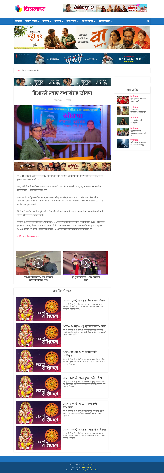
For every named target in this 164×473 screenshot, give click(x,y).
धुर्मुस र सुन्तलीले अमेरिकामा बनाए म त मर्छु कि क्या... (138, 133)
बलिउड (46, 21)
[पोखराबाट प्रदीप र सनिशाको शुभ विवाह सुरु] (124, 110)
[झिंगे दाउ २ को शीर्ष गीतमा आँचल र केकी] (124, 100)
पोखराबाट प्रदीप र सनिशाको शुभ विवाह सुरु (138, 110)
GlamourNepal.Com (86, 467)
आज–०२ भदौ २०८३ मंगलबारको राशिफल (80, 405)
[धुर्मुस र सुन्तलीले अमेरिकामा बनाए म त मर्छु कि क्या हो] (124, 132)
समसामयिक (104, 21)
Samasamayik (33, 236)
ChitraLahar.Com (88, 465)
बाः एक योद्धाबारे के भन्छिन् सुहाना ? (136, 121)
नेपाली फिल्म (31, 21)
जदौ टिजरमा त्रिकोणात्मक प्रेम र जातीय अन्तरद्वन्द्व (138, 143)
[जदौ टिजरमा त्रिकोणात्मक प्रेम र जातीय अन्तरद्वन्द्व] (124, 143)
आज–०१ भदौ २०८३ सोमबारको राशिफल (84, 429)
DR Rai (21, 236)
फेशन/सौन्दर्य (87, 21)
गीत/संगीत (71, 21)
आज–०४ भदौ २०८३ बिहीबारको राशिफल (80, 354)
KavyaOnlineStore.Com (90, 470)
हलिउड (58, 21)
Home (18, 70)
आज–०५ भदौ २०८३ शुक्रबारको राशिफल (84, 326)
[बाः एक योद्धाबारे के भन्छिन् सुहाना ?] (124, 121)
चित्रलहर (68, 100)
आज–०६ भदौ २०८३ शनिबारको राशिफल (84, 300)
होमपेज (18, 21)
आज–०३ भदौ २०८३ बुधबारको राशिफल (84, 378)
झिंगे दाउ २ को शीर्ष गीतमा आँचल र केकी (138, 100)
